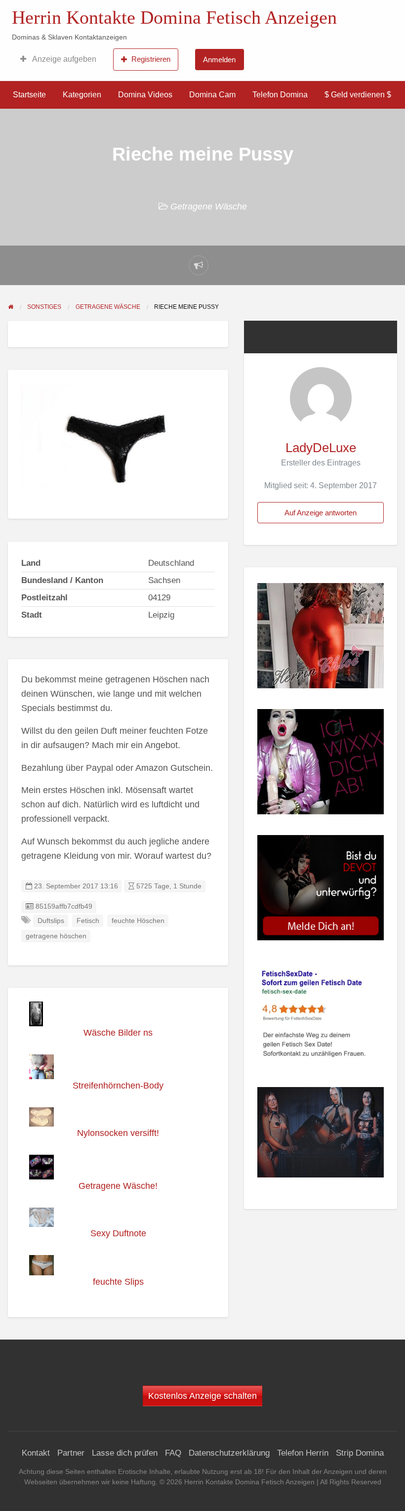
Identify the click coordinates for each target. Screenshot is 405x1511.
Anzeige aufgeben (63, 59)
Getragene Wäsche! (118, 1186)
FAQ (173, 1453)
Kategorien (82, 94)
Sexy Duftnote (118, 1233)
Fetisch (88, 920)
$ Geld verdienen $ (357, 94)
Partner (70, 1453)
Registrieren (150, 59)
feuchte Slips (118, 1282)
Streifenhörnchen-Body (118, 1086)
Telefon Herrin (302, 1453)
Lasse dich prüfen (125, 1453)
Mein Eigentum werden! (343, 15)
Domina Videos (145, 94)
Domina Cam (212, 94)
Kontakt (36, 1453)
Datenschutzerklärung (229, 1453)
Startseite (29, 94)
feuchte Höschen (138, 920)
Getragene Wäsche (208, 206)
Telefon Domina (280, 94)
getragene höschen (56, 936)
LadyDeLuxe (320, 448)
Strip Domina (360, 1453)
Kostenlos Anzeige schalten (202, 1396)
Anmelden (219, 59)
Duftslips (51, 920)
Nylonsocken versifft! (118, 1133)
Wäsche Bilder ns (118, 1033)
